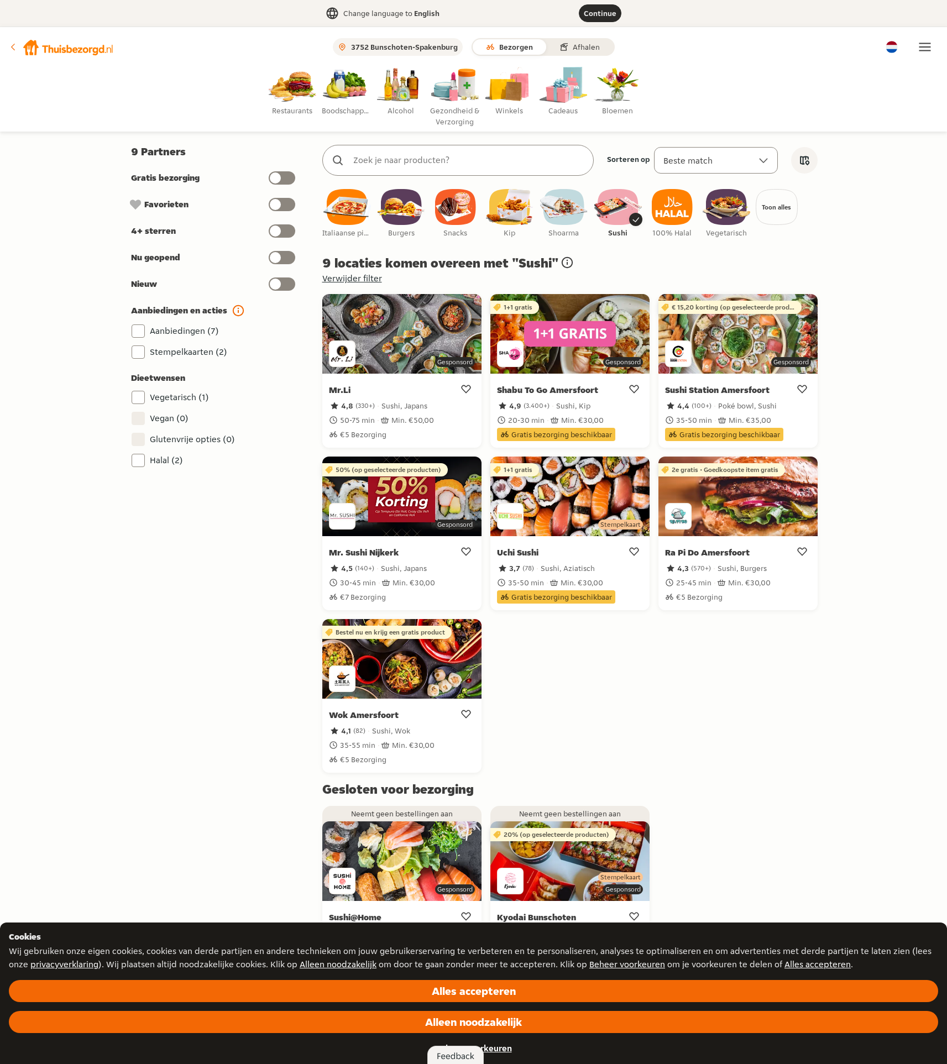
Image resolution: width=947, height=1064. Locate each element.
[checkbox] (347, 213)
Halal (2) (166, 460)
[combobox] (469, 160)
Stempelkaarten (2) (188, 352)
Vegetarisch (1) (179, 397)
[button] (61, 47)
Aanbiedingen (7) (184, 331)
